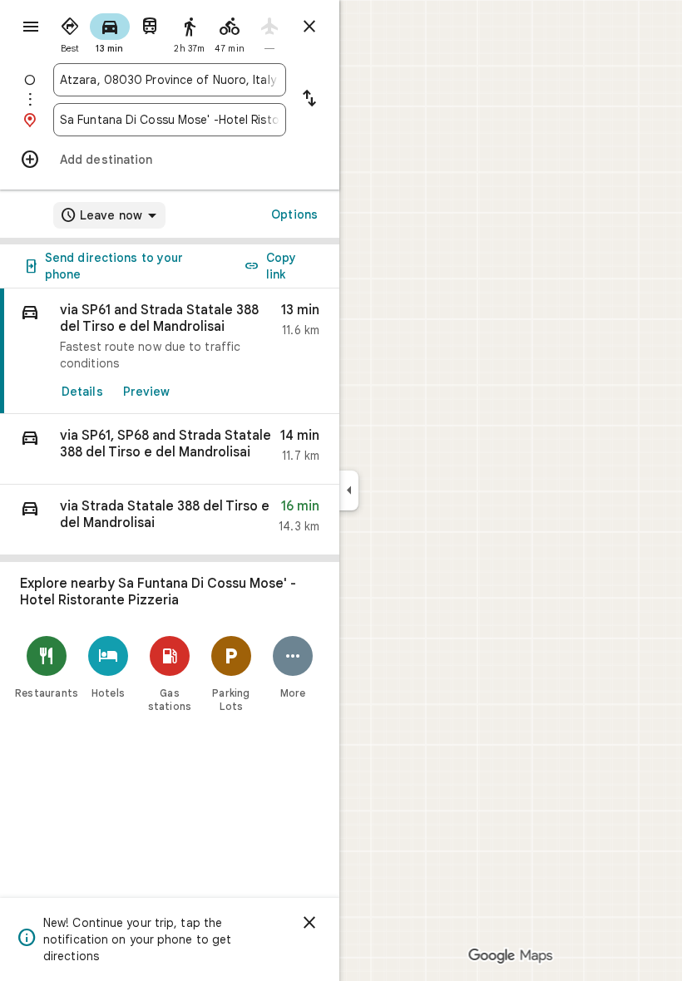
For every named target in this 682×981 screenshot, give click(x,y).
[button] (169, 449)
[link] (169, 351)
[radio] (70, 31)
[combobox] (169, 79)
